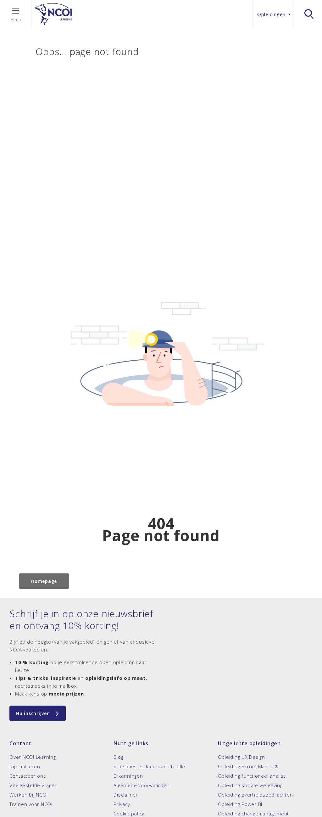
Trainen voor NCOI (31, 804)
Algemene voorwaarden (141, 785)
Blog (118, 757)
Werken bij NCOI (28, 795)
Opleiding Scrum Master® (248, 766)
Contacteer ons (27, 776)
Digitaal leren (24, 766)
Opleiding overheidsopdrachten (255, 795)
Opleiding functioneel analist (252, 776)
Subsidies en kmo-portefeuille (149, 766)
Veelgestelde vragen (33, 785)
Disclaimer (126, 795)
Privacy (122, 804)
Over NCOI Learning (32, 757)
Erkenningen (128, 776)
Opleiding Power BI (240, 804)
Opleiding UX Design (241, 757)
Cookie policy (129, 813)
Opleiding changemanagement (253, 813)
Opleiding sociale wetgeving (250, 785)
